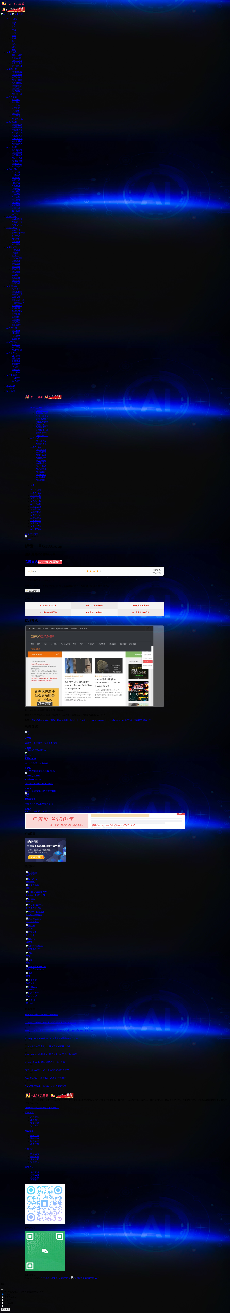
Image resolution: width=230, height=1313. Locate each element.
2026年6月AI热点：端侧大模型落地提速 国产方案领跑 (50, 1022)
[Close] (2, 1289)
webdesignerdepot (35, 791)
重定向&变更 (10, 1297)
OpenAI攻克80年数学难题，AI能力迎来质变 (45, 1086)
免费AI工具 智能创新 (94, 606)
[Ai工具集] (43, 398)
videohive (120, 720)
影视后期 (129, 720)
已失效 (7, 1294)
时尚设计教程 (48, 771)
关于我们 (55, 1107)
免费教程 (38, 771)
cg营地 (62, 720)
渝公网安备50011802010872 (86, 1278)
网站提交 (38, 1107)
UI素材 (38, 750)
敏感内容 (8, 1303)
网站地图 (46, 1107)
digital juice (74, 720)
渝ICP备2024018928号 (60, 1278)
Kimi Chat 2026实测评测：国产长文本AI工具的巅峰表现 (51, 1054)
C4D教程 (36, 811)
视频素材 (138, 720)
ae (41, 720)
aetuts (45, 720)
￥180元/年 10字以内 (48, 606)
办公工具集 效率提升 (140, 606)
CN (67, 720)
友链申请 (29, 1107)
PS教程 (46, 811)
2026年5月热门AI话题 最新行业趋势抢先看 (45, 1062)
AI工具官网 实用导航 (48, 612)
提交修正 (8, 1306)
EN (26, 771)
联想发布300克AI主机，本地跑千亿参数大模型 (47, 1070)
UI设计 (45, 750)
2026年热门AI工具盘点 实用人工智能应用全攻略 (47, 1046)
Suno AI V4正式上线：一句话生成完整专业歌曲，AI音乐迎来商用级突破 (59, 1030)
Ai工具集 (45, 1278)
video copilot (109, 720)
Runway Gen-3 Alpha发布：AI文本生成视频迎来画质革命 (51, 1038)
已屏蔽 (7, 1300)
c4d (57, 720)
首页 (27, 534)
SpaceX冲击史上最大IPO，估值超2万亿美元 (45, 1078)
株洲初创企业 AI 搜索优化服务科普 (41, 1014)
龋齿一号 (147, 720)
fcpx (82, 720)
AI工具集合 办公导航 (140, 612)
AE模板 (51, 720)
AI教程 (28, 811)
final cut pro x (90, 720)
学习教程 (34, 534)
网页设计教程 (49, 791)
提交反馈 (5, 1309)
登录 (32, 485)
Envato (31, 771)
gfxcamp (100, 720)
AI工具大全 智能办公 (94, 612)
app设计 (28, 750)
